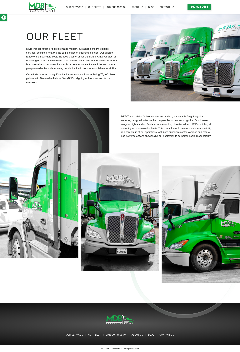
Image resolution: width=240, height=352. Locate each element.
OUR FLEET (94, 7)
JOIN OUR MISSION (116, 7)
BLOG (151, 7)
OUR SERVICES (74, 7)
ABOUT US (137, 7)
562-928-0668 (199, 7)
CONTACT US (166, 7)
